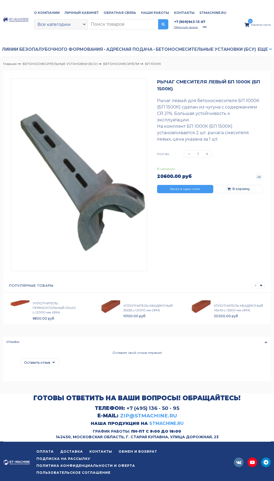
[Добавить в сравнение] (259, 177)
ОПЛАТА (45, 451)
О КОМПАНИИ (47, 13)
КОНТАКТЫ (184, 13)
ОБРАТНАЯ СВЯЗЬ (120, 13)
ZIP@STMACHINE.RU (148, 416)
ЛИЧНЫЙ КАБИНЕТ (81, 13)
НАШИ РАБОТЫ (155, 13)
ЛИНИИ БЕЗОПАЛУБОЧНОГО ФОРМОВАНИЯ (52, 49)
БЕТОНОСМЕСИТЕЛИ (121, 63)
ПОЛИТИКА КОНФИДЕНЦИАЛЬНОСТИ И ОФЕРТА (85, 466)
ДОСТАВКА (71, 451)
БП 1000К (153, 64)
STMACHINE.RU (212, 13)
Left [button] (255, 285)
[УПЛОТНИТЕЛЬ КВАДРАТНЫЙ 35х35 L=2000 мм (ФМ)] (109, 311)
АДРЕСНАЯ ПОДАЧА (129, 49)
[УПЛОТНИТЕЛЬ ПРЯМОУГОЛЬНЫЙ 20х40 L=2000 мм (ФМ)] (18, 311)
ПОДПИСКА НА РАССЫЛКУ (63, 459)
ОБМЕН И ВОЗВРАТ (138, 451)
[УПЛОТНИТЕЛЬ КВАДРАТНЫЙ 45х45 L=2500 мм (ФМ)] (200, 311)
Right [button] (261, 285)
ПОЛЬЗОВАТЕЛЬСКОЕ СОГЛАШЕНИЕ (73, 473)
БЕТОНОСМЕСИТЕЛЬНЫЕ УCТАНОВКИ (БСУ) (206, 49)
